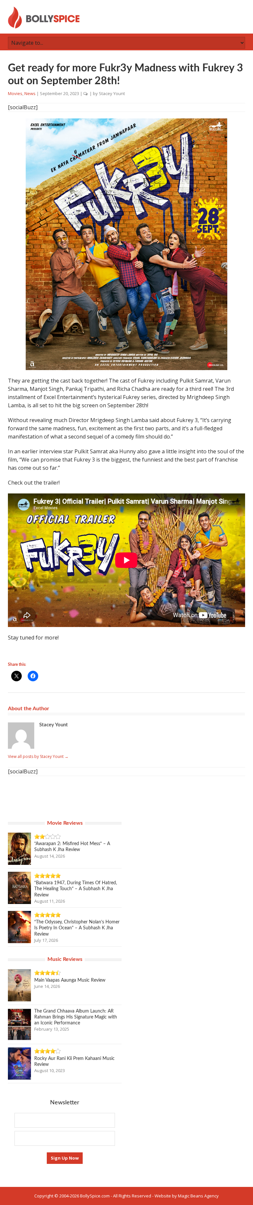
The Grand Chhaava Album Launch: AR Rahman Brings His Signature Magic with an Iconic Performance (75, 1017)
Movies (15, 93)
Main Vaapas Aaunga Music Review (69, 980)
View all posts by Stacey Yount (38, 756)
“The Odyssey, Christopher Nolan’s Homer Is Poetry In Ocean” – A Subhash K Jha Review (77, 928)
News (30, 93)
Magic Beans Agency (198, 1196)
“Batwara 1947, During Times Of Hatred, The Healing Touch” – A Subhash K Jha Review (75, 889)
